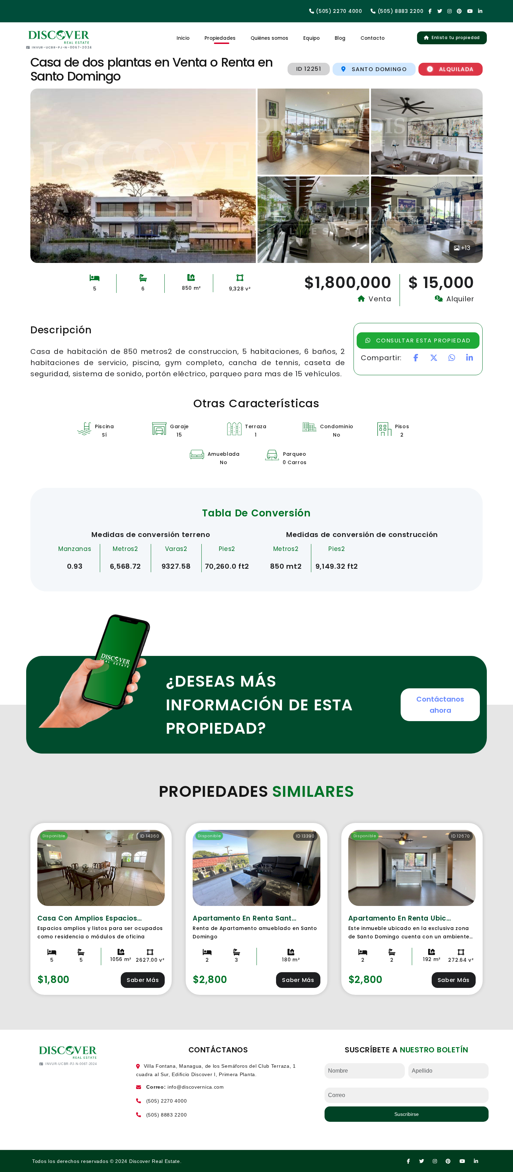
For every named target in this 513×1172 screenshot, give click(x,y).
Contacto (372, 38)
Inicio (183, 38)
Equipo (311, 38)
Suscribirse (406, 1114)
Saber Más (143, 980)
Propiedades (220, 38)
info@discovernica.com (196, 1087)
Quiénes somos (269, 38)
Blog (340, 38)
